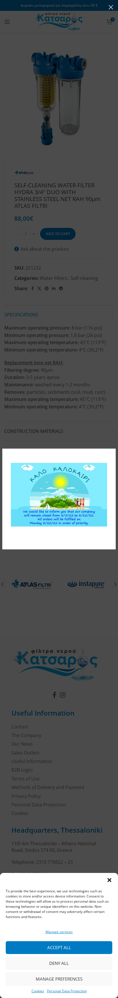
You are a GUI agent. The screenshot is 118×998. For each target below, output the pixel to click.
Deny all (59, 963)
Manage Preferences (59, 979)
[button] (109, 880)
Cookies (38, 991)
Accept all (59, 947)
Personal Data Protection (67, 991)
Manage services (59, 931)
